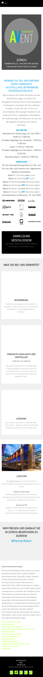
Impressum (21, 665)
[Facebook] (11, 672)
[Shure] (8, 3)
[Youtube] (26, 672)
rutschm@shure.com (26, 246)
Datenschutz (21, 660)
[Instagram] (21, 672)
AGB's (21, 663)
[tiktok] (16, 672)
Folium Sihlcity (15, 481)
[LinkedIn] (30, 672)
